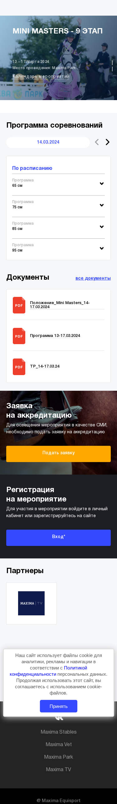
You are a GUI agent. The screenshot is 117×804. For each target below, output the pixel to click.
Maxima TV (58, 770)
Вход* (58, 537)
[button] (108, 142)
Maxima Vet (59, 745)
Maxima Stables (59, 732)
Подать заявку (58, 453)
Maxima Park (58, 757)
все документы (93, 279)
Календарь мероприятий (40, 77)
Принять (59, 706)
